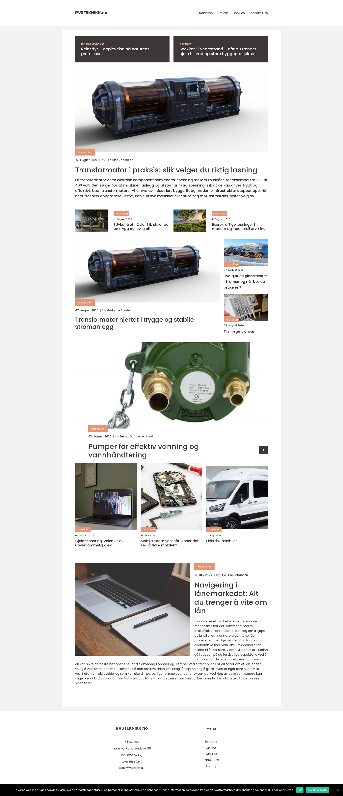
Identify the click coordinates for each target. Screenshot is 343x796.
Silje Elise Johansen (119, 160)
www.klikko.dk (135, 768)
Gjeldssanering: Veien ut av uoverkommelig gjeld (99, 543)
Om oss (222, 13)
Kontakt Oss (258, 13)
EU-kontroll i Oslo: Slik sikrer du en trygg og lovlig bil (141, 226)
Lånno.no (201, 621)
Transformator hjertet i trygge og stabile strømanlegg (134, 323)
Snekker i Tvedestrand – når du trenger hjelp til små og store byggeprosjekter (217, 51)
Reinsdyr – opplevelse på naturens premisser (115, 51)
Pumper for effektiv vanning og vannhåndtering (143, 450)
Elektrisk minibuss (222, 541)
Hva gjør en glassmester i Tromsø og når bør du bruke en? (245, 281)
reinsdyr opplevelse (92, 43)
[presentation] (263, 450)
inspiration (185, 43)
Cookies (238, 13)
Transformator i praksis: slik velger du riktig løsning (166, 170)
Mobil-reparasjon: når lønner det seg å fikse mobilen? (170, 543)
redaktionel (204, 566)
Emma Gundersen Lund (136, 436)
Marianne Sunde (118, 310)
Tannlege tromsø (239, 331)
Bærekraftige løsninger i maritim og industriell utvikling (239, 226)
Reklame (206, 13)
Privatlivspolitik (317, 790)
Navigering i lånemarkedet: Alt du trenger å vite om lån (230, 598)
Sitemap (211, 766)
